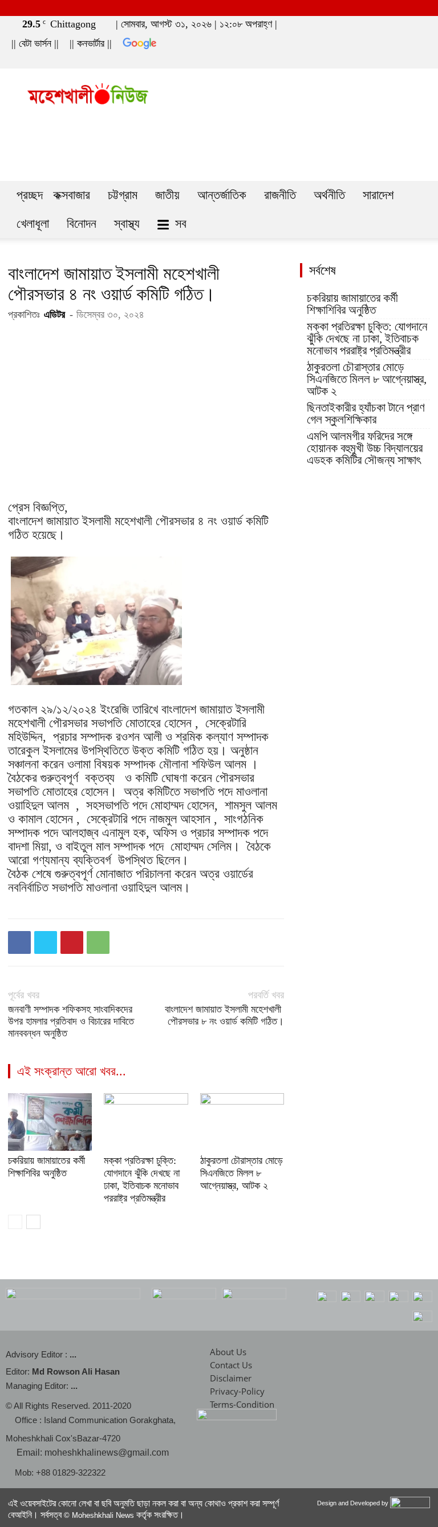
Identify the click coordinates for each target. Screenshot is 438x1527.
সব (180, 223)
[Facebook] (380, 61)
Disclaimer (231, 1378)
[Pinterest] (71, 942)
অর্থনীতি (329, 195)
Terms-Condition (242, 1404)
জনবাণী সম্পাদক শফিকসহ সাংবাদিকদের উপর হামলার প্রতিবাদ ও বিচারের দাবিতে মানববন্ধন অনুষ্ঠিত (71, 1021)
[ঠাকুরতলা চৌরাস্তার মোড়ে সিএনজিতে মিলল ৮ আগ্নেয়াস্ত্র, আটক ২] (242, 1122)
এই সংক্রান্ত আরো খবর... (71, 1071)
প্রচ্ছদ (30, 195)
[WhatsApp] (98, 942)
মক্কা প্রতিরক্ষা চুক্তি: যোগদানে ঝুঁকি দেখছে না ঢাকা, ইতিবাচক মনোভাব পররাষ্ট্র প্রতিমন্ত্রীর (367, 339)
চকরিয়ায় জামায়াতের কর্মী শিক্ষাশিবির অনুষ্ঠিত (352, 304)
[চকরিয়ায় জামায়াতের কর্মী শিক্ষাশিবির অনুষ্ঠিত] (50, 1122)
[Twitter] (399, 61)
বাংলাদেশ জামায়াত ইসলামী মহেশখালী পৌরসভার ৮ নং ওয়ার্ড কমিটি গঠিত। (224, 1015)
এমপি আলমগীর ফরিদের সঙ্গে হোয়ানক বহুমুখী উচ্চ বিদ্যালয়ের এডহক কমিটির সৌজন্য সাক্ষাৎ (365, 448)
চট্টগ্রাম (122, 195)
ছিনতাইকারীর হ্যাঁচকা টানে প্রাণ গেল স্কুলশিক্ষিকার (366, 414)
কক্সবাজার (71, 195)
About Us (228, 1351)
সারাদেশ (378, 195)
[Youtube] (418, 61)
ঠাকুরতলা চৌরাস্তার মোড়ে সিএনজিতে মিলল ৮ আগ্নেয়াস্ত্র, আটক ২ (241, 1173)
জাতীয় (167, 195)
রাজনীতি (280, 195)
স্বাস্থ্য (127, 223)
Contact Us (231, 1365)
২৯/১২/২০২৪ (68, 709)
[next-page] (33, 1222)
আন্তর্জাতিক (221, 195)
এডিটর (54, 314)
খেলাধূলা (33, 223)
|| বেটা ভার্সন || (35, 43)
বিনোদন (81, 223)
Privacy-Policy (237, 1391)
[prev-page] (15, 1222)
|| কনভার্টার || (91, 43)
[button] (363, 60)
